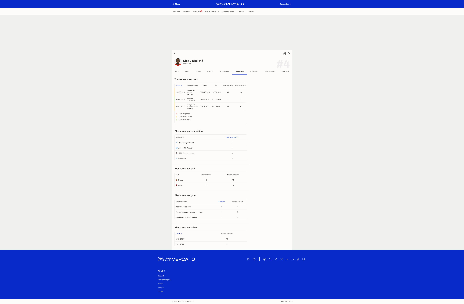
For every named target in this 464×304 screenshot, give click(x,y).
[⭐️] (288, 53)
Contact (161, 276)
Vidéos (160, 284)
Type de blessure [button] (192, 85)
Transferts (285, 71)
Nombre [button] (221, 201)
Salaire (198, 71)
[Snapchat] (292, 259)
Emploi (160, 291)
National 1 (182, 158)
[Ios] (254, 259)
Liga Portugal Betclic (186, 142)
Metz (180, 185)
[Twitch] (303, 259)
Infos (177, 71)
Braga (180, 180)
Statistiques (224, 71)
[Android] (248, 259)
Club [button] (177, 175)
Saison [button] (178, 85)
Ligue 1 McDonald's (185, 148)
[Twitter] (270, 259)
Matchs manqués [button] (241, 85)
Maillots (210, 71)
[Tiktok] (298, 259)
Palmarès (254, 71)
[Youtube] (281, 259)
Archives (161, 287)
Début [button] (205, 85)
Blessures (240, 71)
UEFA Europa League (186, 153)
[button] (176, 4)
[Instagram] (276, 259)
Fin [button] (216, 85)
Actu (187, 71)
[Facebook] (265, 259)
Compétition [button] (180, 137)
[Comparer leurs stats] (284, 53)
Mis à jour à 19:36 (286, 301)
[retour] (175, 53)
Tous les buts (269, 71)
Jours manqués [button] (228, 85)
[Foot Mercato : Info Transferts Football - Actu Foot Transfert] (230, 4)
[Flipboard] (287, 259)
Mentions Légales (164, 280)
